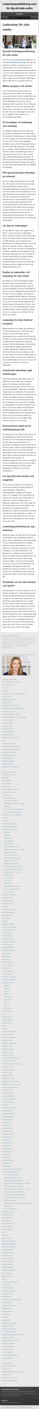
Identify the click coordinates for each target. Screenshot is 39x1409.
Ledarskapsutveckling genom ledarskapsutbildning (17, 1203)
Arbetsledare (7, 795)
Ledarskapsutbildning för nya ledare (11, 1169)
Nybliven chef (7, 883)
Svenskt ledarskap (7, 1302)
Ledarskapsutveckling (8, 1212)
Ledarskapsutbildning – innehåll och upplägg (14, 717)
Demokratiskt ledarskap (8, 912)
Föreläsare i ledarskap (8, 924)
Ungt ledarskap (6, 1320)
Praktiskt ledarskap (7, 1267)
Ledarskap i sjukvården (8, 1069)
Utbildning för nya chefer (8, 1377)
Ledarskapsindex (6, 1131)
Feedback (4, 921)
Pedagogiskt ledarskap (8, 1253)
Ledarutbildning (8, 1206)
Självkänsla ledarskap (8, 1288)
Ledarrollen (7, 991)
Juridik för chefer (6, 696)
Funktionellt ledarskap (8, 950)
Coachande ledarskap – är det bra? (11, 682)
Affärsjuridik (5, 777)
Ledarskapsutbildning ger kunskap (13, 1180)
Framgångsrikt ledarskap (9, 942)
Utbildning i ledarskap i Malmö (10, 1340)
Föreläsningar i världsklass (9, 927)
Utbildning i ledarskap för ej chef (12, 812)
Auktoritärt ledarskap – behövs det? (11, 815)
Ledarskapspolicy (7, 1146)
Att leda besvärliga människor (10, 789)
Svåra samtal (7, 999)
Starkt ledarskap (6, 1296)
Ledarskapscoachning (8, 1113)
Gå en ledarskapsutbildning (11, 1175)
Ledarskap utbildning (7, 1102)
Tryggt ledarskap (6, 1308)
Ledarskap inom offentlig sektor (10, 1081)
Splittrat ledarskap (7, 1294)
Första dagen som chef (8, 685)
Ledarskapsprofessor (7, 1149)
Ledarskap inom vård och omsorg (11, 1084)
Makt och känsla (6, 1220)
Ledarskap (5, 1028)
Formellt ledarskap (7, 936)
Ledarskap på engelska (8, 1096)
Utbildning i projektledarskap (9, 699)
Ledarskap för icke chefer (11, 801)
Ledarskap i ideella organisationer (11, 1058)
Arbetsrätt (6, 832)
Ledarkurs (6, 988)
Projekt (4, 740)
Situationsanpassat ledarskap (10, 1282)
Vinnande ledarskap (7, 1358)
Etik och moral (6, 918)
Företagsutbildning (7, 933)
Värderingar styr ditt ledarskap (10, 767)
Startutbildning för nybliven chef (12, 886)
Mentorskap (5, 1235)
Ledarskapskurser (7, 1143)
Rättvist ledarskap (7, 1273)
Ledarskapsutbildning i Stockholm (13, 1186)
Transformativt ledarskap (9, 1305)
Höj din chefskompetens (8, 743)
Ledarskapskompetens (8, 1134)
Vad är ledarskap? (7, 1349)
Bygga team (7, 985)
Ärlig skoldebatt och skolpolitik (10, 749)
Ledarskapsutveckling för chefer (12, 869)
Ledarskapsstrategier (7, 1160)
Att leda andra (6, 786)
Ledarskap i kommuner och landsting (12, 1064)
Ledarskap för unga (7, 1040)
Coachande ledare (7, 898)
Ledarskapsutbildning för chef (12, 866)
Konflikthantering (6, 1011)
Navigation (19, 14)
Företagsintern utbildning (8, 930)
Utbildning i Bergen (7, 723)
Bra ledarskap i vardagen (9, 824)
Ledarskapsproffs (6, 1151)
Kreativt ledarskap (7, 1017)
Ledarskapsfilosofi (7, 1125)
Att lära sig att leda (7, 702)
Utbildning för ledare (7, 1326)
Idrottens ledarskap (7, 962)
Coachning (5, 906)
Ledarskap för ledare (7, 1034)
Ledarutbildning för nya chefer (12, 872)
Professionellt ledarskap (8, 1270)
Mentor (4, 1232)
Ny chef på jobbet (9, 878)
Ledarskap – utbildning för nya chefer (14, 849)
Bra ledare (5, 818)
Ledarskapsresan (6, 1154)
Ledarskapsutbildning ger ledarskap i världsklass (17, 1183)
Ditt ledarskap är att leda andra (10, 737)
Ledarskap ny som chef (10, 861)
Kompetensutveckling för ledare (10, 714)
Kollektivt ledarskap (7, 974)
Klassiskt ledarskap (7, 971)
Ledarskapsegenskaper (8, 1116)
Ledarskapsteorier (7, 1166)
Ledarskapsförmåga (7, 1128)
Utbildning (6, 1005)
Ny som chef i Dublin (7, 720)
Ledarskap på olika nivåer (9, 1099)
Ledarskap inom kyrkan (8, 1078)
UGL (5, 1002)
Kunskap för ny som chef (9, 711)
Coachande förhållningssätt (9, 895)
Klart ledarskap (6, 968)
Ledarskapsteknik (7, 1163)
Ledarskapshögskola (7, 735)
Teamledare (7, 806)
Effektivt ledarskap (7, 915)
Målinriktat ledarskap (7, 1223)
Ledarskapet (5, 1105)
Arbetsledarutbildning (9, 798)
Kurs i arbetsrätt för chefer (11, 846)
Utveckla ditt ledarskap (8, 1346)
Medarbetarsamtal (9, 875)
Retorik (4, 1279)
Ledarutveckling (8, 997)
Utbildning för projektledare (9, 1329)
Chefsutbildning (8, 838)
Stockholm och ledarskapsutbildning (12, 1299)
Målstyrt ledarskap (7, 1226)
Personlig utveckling (7, 1258)
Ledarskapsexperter (7, 1119)
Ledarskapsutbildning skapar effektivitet (15, 1194)
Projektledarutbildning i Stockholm (11, 746)
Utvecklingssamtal (9, 892)
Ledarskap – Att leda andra (9, 1031)
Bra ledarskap (6, 821)
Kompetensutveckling (8, 982)
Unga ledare (5, 1317)
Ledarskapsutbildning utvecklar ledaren (14, 1197)
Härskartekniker (6, 959)
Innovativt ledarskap (7, 965)
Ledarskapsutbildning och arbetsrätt (13, 1192)
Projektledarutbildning (10, 1332)
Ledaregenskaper (6, 1023)
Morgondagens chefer (8, 729)
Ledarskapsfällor (6, 1122)
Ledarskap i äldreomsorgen (9, 1043)
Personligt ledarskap (7, 1261)
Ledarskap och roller (7, 1090)
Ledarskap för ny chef (10, 852)
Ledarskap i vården (7, 1075)
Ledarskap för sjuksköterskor (10, 1037)
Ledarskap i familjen (7, 1046)
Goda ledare (5, 691)
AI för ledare (5, 688)
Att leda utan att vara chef (16, 62)
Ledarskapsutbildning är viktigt (12, 1177)
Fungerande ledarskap (8, 947)
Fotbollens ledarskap (7, 939)
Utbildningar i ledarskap (8, 1343)
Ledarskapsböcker (7, 1110)
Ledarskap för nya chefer (11, 855)
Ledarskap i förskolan (8, 1055)
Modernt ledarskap (7, 1238)
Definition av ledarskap (8, 761)
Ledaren (4, 1026)
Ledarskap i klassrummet (9, 1061)
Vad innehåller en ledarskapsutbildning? (13, 708)
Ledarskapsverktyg (7, 1215)
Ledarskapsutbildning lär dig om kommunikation (17, 1189)
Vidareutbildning (8, 1008)
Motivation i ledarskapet (8, 1241)
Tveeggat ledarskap (7, 1311)
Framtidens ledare (7, 944)
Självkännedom (6, 1285)
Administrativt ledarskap (8, 774)
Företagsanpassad (7, 764)
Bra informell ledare (7, 758)
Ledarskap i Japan (7, 726)
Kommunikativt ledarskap (9, 980)
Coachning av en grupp (8, 909)
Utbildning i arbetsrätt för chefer (10, 705)
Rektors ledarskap (7, 1276)
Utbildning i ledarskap (8, 1337)
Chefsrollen (7, 835)
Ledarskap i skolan (7, 1072)
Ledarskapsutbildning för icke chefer (14, 803)
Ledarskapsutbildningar (10, 1200)
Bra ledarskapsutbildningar (9, 826)
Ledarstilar (7, 994)
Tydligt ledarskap (6, 1314)
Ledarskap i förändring (8, 1049)
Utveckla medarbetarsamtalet (12, 889)
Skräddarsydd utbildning (8, 1291)
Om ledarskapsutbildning (10, 1209)
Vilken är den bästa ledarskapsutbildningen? (14, 694)
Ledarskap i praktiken (8, 1067)
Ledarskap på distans (8, 1093)
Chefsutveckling (8, 844)
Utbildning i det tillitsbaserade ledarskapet (13, 1334)
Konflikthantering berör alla (9, 755)
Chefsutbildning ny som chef (10, 829)
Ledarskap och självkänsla (9, 752)
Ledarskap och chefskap (10, 863)
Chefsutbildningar (8, 841)
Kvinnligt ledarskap (7, 1020)
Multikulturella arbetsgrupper (9, 1244)
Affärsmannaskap (7, 780)
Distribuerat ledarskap (8, 732)
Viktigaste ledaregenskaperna (10, 1355)
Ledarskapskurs (6, 1140)
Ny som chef (7, 880)
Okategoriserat (6, 1374)
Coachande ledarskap (8, 901)
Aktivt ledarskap (6, 783)
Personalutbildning (7, 1255)
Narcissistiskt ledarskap (8, 1247)
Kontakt (4, 1014)
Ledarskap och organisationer (10, 1087)
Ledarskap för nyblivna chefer (12, 858)
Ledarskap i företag (7, 1052)
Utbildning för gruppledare (9, 1323)
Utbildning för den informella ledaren (13, 809)
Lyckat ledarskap (6, 1217)
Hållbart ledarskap (7, 956)
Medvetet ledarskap (7, 1229)
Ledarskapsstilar (6, 1157)
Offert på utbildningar (7, 1250)
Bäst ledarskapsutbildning (11, 1172)
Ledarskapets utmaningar (9, 1108)
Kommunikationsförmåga (9, 977)
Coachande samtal (7, 903)
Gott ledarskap (6, 953)
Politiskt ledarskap (7, 1264)
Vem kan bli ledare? (7, 1352)
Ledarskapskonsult (7, 1137)
